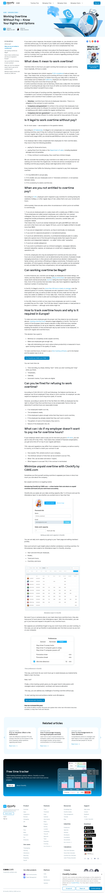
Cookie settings (95, 888)
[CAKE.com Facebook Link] (85, 859)
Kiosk (45, 814)
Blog (65, 819)
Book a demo (8, 813)
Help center (87, 809)
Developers (66, 834)
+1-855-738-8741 (88, 819)
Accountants (67, 839)
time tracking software (59, 351)
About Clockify (21, 785)
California (49, 79)
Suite (45, 874)
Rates (45, 821)
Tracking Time (35, 3)
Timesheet (46, 811)
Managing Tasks (62, 3)
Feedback (86, 814)
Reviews (25, 816)
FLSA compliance (57, 73)
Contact (86, 811)
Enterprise (26, 839)
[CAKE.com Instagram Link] (98, 859)
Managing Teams (75, 3)
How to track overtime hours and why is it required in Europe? (12, 56)
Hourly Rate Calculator (69, 853)
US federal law (38, 130)
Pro (24, 837)
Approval (46, 836)
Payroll (25, 860)
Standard (25, 834)
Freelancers (67, 827)
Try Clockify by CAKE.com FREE (36, 358)
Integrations (26, 814)
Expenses (46, 841)
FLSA (35, 197)
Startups (66, 832)
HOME (18, 3)
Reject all (82, 888)
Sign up (97, 3)
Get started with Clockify (34, 700)
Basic (24, 832)
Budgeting (26, 857)
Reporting (25, 855)
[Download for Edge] (93, 849)
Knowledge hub (68, 809)
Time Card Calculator (69, 850)
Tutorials (66, 816)
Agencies (66, 830)
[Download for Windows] (93, 838)
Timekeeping (26, 848)
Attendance (26, 853)
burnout (49, 280)
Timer (45, 809)
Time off (46, 834)
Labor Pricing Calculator (70, 857)
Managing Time (46, 3)
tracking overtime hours (37, 321)
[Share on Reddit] (92, 41)
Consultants (67, 837)
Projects (46, 824)
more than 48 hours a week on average (58, 288)
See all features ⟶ (48, 846)
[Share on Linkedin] (95, 41)
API (24, 821)
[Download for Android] (93, 831)
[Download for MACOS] (93, 835)
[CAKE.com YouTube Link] (95, 859)
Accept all (69, 888)
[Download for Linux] (93, 842)
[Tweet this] (90, 41)
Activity (45, 826)
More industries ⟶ (68, 842)
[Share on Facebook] (87, 41)
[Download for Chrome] (93, 853)
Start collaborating (93, 67)
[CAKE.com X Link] (92, 859)
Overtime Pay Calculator (70, 855)
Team (45, 838)
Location (46, 829)
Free (24, 830)
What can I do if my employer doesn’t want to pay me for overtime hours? (12, 67)
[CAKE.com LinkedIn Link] (88, 859)
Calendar (46, 816)
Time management (68, 814)
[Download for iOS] (93, 827)
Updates (46, 883)
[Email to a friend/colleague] (98, 41)
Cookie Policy (75, 882)
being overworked (58, 277)
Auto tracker (47, 819)
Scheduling (46, 831)
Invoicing (46, 843)
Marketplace (47, 880)
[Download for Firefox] (93, 846)
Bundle (45, 877)
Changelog (26, 819)
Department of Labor (57, 150)
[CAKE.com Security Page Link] (86, 871)
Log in (4, 816)
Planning (25, 850)
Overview (25, 809)
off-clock (70, 437)
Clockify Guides (68, 811)
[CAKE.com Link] (12, 869)
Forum (85, 816)
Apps (24, 811)
